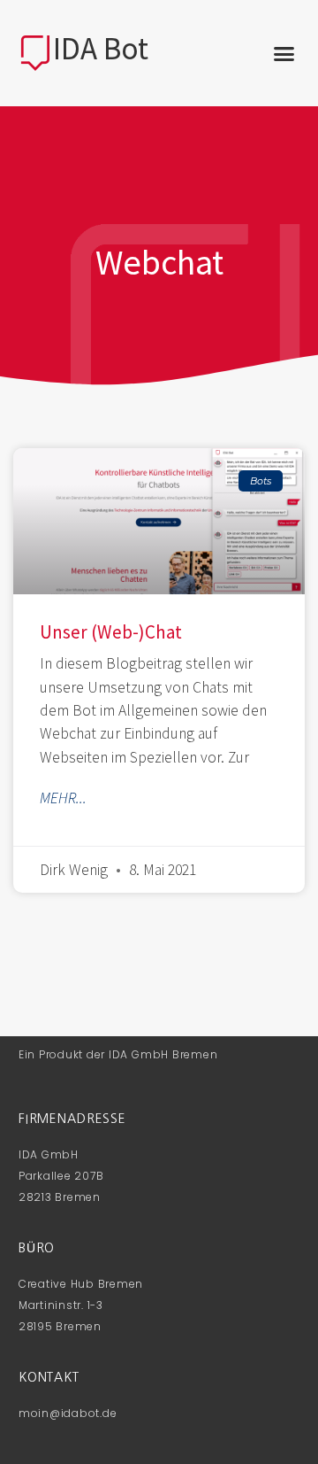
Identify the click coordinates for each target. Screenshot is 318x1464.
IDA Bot (100, 48)
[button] (284, 53)
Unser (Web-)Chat (111, 632)
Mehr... (63, 798)
